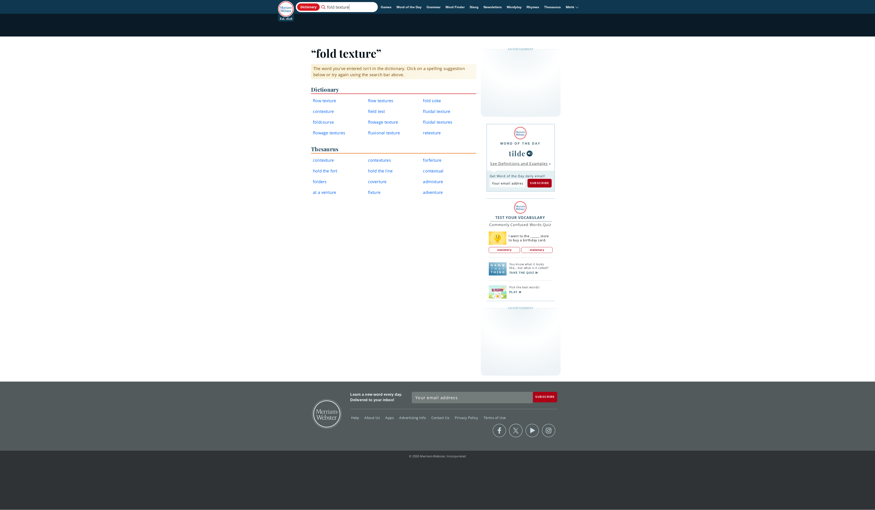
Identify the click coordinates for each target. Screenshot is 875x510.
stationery (504, 250)
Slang (474, 7)
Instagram (548, 430)
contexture (323, 111)
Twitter (515, 430)
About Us (372, 417)
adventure (433, 192)
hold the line (380, 171)
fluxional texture (384, 132)
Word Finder (455, 7)
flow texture (324, 100)
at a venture (324, 192)
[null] (530, 153)
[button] (572, 7)
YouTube (532, 430)
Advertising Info (413, 417)
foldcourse (323, 122)
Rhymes (533, 7)
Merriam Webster (326, 413)
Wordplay (514, 7)
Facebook (499, 430)
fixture (374, 192)
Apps (390, 417)
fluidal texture (436, 111)
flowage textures (329, 132)
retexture (432, 132)
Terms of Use (495, 417)
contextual (433, 171)
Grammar (433, 7)
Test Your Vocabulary (520, 217)
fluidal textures (437, 122)
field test (376, 111)
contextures (379, 160)
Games (386, 7)
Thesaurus (552, 7)
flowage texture (383, 122)
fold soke (432, 100)
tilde (517, 153)
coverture (377, 181)
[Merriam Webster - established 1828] (286, 5)
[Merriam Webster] (520, 133)
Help (355, 417)
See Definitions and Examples (519, 163)
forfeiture (432, 160)
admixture (433, 181)
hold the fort (325, 171)
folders (320, 181)
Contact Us (440, 417)
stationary (537, 250)
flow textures (381, 100)
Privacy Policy (467, 417)
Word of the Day (409, 7)
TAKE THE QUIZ (521, 272)
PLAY (513, 292)
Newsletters (493, 7)
